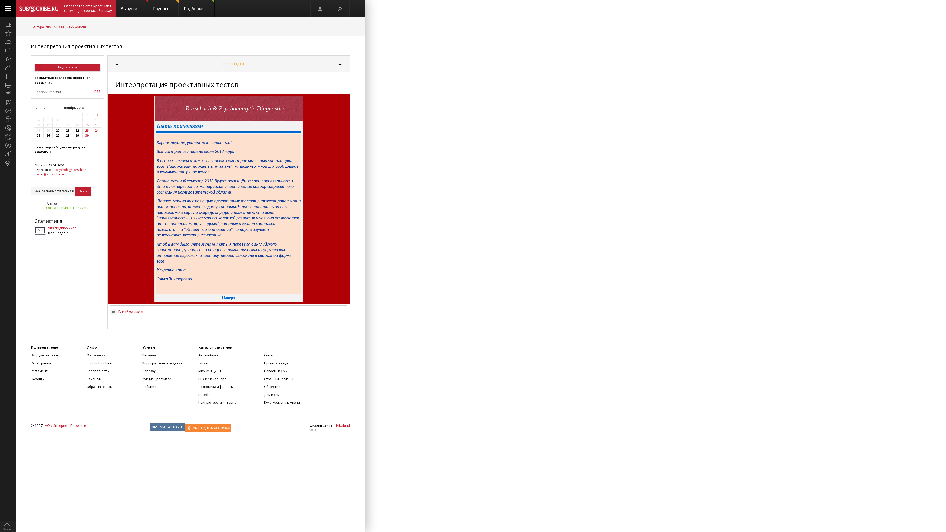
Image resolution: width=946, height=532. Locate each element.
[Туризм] (8, 145)
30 (87, 135)
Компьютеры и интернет (218, 402)
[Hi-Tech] (8, 76)
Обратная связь (99, 386)
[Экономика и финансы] (8, 154)
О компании (96, 355)
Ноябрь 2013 (74, 108)
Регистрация (41, 363)
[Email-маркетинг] (8, 162)
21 (67, 130)
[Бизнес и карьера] (8, 50)
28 (67, 135)
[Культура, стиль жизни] (8, 93)
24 (96, 130)
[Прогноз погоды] (8, 119)
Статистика (48, 221)
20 (57, 130)
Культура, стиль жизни (47, 27)
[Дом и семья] (8, 59)
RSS (97, 91)
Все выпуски (233, 63)
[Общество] (8, 111)
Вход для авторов (45, 355)
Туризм (204, 363)
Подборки (193, 8)
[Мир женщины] (8, 67)
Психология (78, 27)
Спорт (269, 355)
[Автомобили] (8, 42)
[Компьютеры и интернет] (8, 85)
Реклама (149, 355)
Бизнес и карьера (212, 379)
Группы (160, 8)
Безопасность (98, 371)
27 (57, 135)
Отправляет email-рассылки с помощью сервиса (88, 8)
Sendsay (149, 371)
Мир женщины (209, 371)
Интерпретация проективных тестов (76, 46)
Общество (272, 386)
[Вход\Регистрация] (320, 8)
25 (38, 135)
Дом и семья (273, 394)
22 (77, 130)
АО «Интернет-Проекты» (66, 425)
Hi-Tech (203, 394)
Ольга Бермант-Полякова (67, 207)
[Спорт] (8, 128)
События (149, 386)
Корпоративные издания (162, 363)
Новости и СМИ (276, 371)
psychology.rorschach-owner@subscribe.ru (61, 172)
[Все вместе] (8, 24)
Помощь (37, 379)
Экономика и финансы (216, 386)
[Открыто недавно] (8, 33)
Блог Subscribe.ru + (102, 363)
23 (87, 130)
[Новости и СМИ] (8, 102)
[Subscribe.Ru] (39, 8)
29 (77, 135)
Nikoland (343, 425)
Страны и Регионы (278, 379)
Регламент (39, 371)
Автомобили (208, 355)
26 (48, 135)
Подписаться (67, 67)
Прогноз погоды (276, 363)
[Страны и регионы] (8, 136)
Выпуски (129, 8)
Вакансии (94, 379)
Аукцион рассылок (156, 379)
